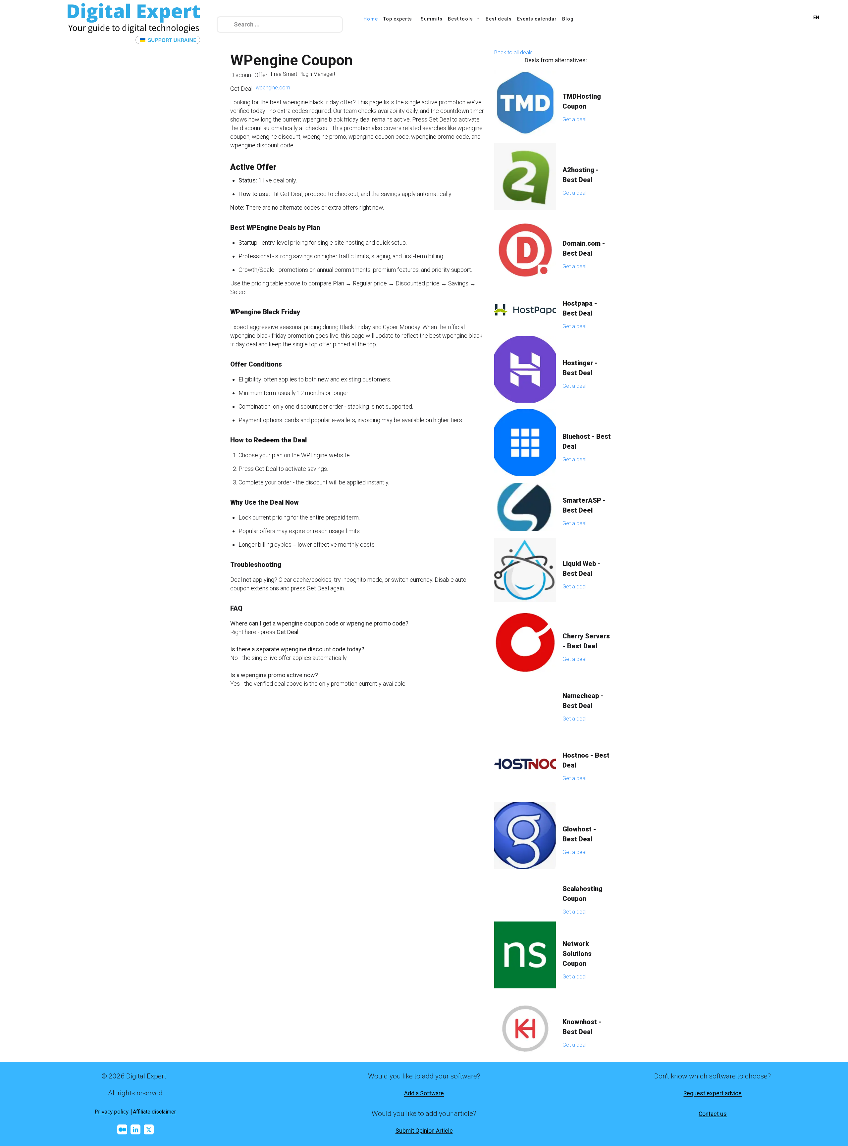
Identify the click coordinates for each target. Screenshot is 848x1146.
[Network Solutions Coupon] (525, 955)
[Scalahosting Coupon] (525, 895)
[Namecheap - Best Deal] (525, 702)
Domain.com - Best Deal (583, 248)
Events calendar (537, 19)
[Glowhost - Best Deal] (525, 835)
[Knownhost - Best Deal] (525, 1028)
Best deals (499, 19)
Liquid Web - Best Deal (581, 568)
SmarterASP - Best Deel (584, 505)
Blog (568, 19)
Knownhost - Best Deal (582, 1027)
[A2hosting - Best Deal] (525, 176)
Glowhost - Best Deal (579, 834)
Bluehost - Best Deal (586, 441)
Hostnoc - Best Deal (586, 760)
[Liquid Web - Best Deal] (525, 570)
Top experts (397, 19)
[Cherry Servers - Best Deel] (525, 642)
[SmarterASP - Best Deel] (525, 507)
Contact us (713, 1114)
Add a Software (424, 1093)
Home (370, 19)
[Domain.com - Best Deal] (525, 250)
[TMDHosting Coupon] (525, 102)
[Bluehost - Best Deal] (525, 442)
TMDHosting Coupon (581, 101)
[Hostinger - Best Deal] (525, 369)
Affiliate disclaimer (154, 1112)
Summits (432, 19)
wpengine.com (273, 87)
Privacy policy (112, 1111)
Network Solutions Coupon (577, 954)
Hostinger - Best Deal (580, 368)
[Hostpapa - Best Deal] (525, 309)
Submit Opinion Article (424, 1130)
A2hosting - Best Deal (580, 175)
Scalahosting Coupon (582, 894)
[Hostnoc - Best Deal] (525, 761)
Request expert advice (712, 1093)
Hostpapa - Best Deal (579, 308)
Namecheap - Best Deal (583, 701)
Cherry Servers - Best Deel (586, 641)
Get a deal (574, 119)
